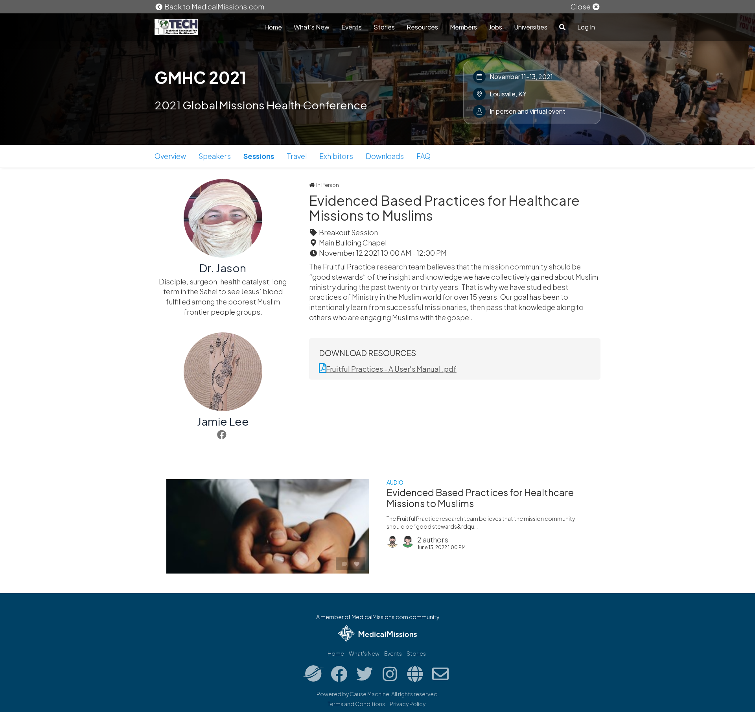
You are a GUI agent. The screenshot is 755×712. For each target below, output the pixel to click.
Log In (586, 27)
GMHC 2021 (200, 77)
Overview (170, 155)
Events (351, 27)
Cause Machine (369, 693)
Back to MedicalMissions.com (213, 6)
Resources (422, 27)
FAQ (423, 155)
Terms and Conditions (356, 703)
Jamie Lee (223, 421)
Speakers (215, 155)
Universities (530, 27)
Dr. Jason (222, 268)
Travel (297, 155)
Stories (384, 27)
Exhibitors (336, 155)
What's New (312, 27)
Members (463, 27)
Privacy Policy (407, 703)
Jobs (495, 27)
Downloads (385, 155)
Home (273, 27)
